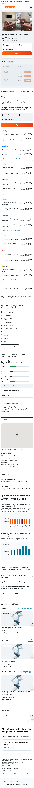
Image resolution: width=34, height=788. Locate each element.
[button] (32, 2)
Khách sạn (13, 781)
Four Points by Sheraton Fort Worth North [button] (12, 627)
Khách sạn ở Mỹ (5, 783)
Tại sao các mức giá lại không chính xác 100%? (15, 773)
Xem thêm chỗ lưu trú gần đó (25, 608)
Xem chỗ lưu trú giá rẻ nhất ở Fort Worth (25, 640)
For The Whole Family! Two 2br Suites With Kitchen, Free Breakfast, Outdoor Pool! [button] (16, 692)
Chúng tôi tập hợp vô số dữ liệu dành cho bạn (15, 771)
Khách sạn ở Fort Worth (10, 747)
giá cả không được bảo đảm (8, 763)
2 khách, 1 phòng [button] (8, 49)
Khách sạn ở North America (23, 781)
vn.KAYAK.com (6, 781)
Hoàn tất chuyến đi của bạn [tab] (11, 736)
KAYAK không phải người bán (10, 768)
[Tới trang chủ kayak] (10, 7)
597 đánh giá (13, 38)
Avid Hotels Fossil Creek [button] (7, 660)
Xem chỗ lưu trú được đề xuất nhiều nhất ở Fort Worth (25, 672)
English (4, 3)
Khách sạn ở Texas (14, 783)
